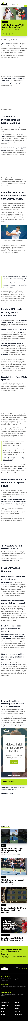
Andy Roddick (5, 140)
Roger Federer (5, 43)
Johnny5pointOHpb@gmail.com (10, 560)
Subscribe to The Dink (7, 793)
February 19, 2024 (7, 460)
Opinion (5, 21)
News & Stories (5, 1002)
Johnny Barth (7, 29)
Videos (3, 1008)
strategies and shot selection (9, 368)
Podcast (17, 1008)
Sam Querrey (14, 205)
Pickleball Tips (18, 1005)
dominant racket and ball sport (11, 84)
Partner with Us (6, 992)
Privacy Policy (18, 1014)
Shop (2, 1011)
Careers (3, 1014)
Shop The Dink (5, 977)
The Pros (17, 1002)
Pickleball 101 (4, 1005)
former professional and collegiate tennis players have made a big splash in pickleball (13, 148)
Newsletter (4, 984)
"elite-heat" (23, 333)
